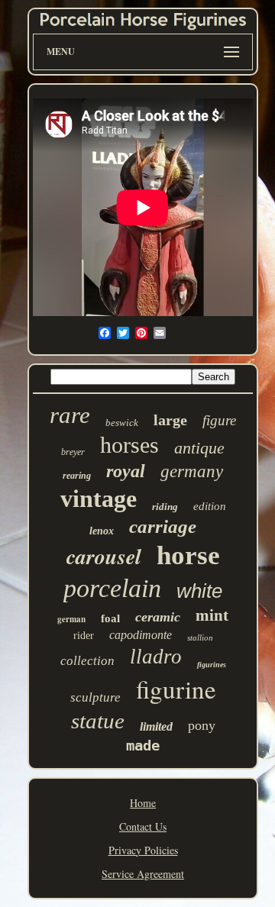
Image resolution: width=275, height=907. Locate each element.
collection (87, 661)
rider (83, 635)
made (143, 745)
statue (98, 720)
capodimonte (140, 634)
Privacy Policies (143, 850)
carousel (103, 556)
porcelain (112, 588)
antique (199, 447)
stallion (200, 637)
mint (212, 615)
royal (125, 471)
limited (156, 726)
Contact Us (143, 826)
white (199, 590)
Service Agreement (143, 874)
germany (191, 471)
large (170, 420)
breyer (73, 452)
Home (143, 803)
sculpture (95, 697)
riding (165, 506)
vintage (98, 498)
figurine (176, 688)
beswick (121, 422)
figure (219, 420)
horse (188, 555)
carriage (162, 526)
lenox (101, 531)
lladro (156, 656)
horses (129, 444)
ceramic (157, 617)
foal (110, 618)
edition (209, 506)
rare (70, 415)
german (71, 619)
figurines (211, 664)
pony (201, 725)
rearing (77, 475)
